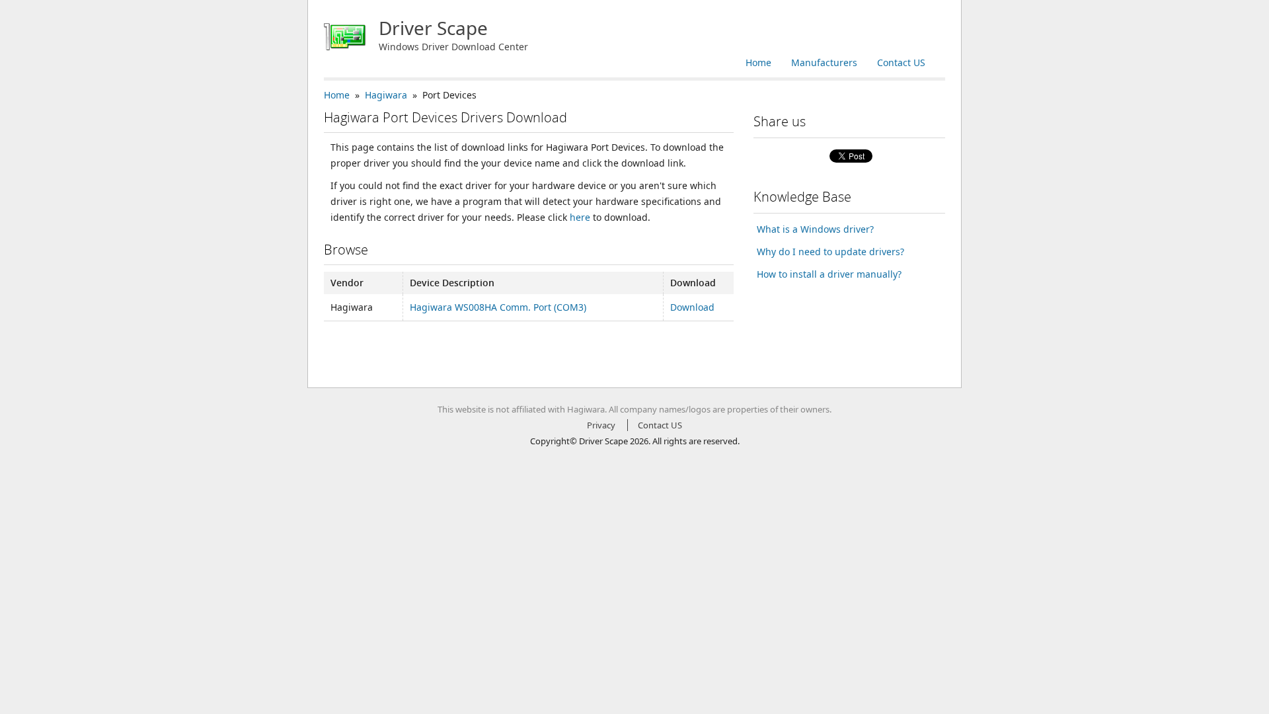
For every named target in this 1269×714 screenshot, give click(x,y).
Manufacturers (824, 62)
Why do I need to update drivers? (830, 251)
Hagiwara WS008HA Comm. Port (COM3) (498, 307)
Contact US (901, 62)
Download (692, 307)
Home (758, 62)
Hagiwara (386, 95)
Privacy (601, 425)
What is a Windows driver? (815, 229)
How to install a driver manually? (829, 274)
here (580, 217)
